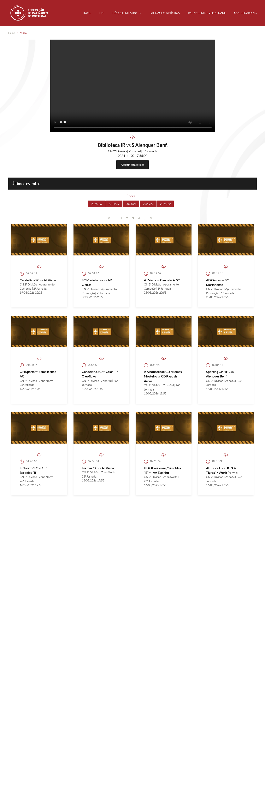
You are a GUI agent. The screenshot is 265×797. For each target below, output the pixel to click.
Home (87, 13)
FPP (101, 13)
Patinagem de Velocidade (207, 13)
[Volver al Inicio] (29, 13)
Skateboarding (245, 13)
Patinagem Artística (165, 13)
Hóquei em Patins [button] (124, 13)
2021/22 (165, 204)
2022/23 (148, 204)
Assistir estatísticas (132, 164)
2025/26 (96, 204)
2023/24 (131, 204)
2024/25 (113, 204)
